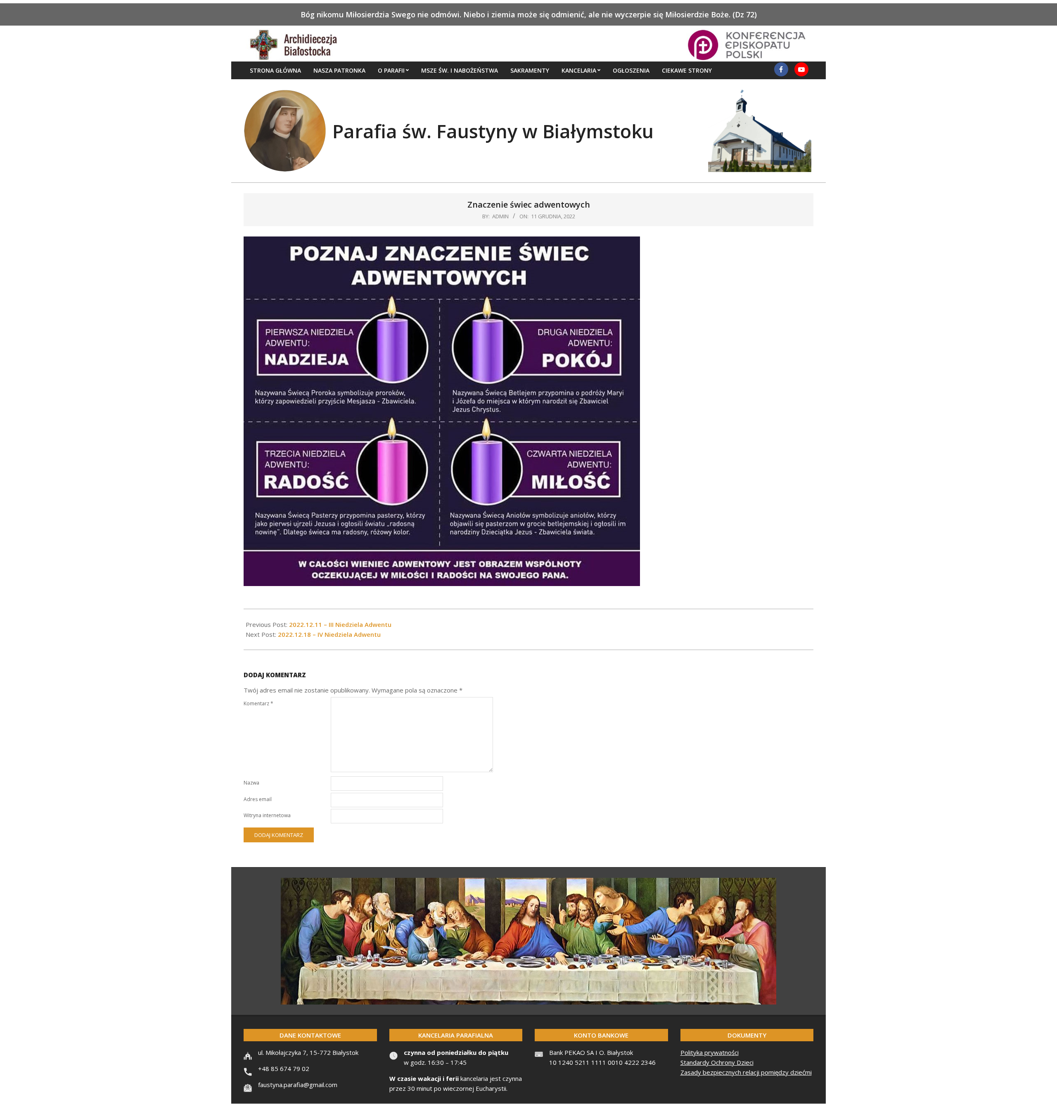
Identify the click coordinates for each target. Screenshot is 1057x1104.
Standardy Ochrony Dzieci (717, 1062)
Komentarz (258, 703)
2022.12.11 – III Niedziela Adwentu (340, 624)
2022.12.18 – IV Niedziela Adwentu (329, 634)
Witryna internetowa (267, 815)
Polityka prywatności (709, 1052)
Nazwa (251, 782)
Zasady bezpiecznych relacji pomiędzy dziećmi (746, 1072)
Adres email (258, 799)
